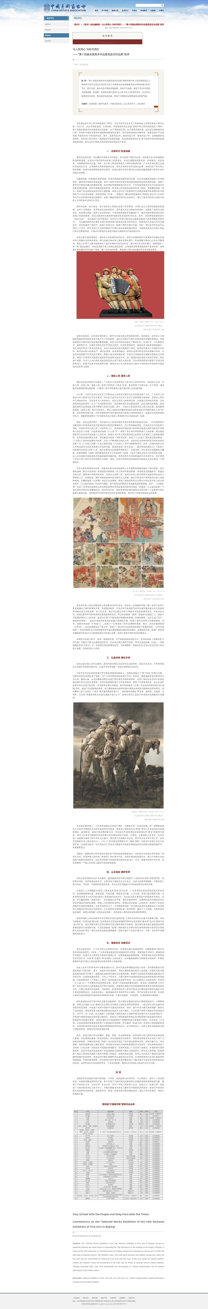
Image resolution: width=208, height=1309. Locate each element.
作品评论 (48, 30)
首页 (96, 10)
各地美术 (143, 10)
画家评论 (48, 24)
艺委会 (134, 10)
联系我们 (86, 1298)
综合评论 (48, 41)
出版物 (153, 10)
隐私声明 (131, 1298)
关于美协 (105, 10)
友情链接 (76, 1298)
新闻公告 (115, 10)
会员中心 (125, 10)
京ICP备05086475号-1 (120, 1304)
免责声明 (113, 1298)
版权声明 (104, 1298)
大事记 (161, 10)
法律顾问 (122, 1298)
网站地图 (95, 1298)
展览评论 (48, 35)
